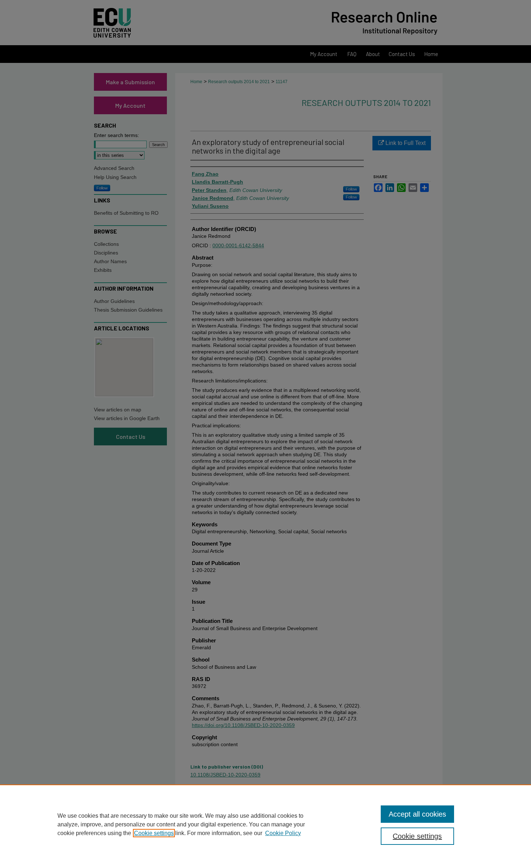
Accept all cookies (417, 814)
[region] (265, 824)
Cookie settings (154, 833)
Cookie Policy (283, 833)
